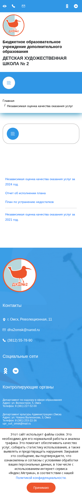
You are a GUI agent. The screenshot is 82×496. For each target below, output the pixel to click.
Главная (8, 100)
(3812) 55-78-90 (19, 340)
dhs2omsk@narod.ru (23, 330)
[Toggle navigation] (9, 83)
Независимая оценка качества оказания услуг (40, 106)
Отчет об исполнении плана (25, 193)
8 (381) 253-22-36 (26, 420)
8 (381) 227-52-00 (26, 406)
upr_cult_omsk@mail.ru (17, 423)
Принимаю (41, 487)
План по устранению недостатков (29, 202)
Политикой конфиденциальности (41, 478)
